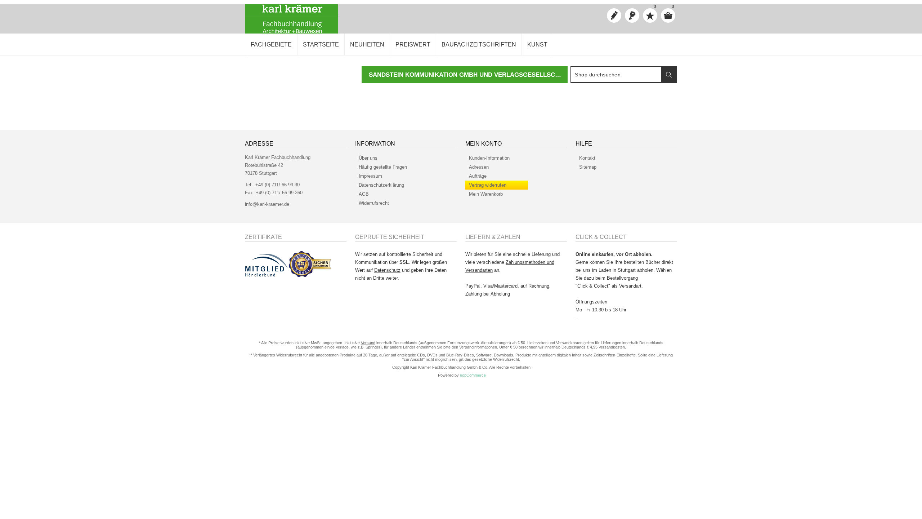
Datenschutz (387, 270)
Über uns (368, 158)
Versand (368, 343)
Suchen (668, 74)
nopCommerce (473, 375)
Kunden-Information (489, 158)
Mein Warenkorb (486, 194)
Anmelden (632, 15)
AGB (364, 194)
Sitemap (587, 167)
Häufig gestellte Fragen (383, 167)
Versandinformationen (478, 347)
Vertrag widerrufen (487, 185)
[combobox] (616, 74)
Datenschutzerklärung (381, 185)
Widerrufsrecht (374, 203)
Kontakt (587, 158)
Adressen (479, 167)
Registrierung (614, 15)
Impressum (370, 176)
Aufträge (478, 176)
